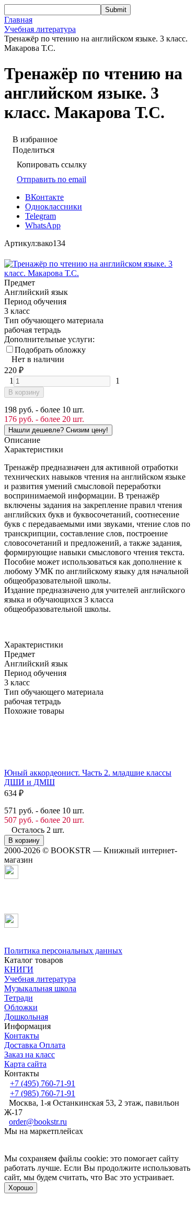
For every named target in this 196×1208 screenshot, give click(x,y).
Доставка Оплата (34, 1045)
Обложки (21, 1007)
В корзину (24, 392)
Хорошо (20, 1188)
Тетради (18, 997)
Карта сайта (25, 1063)
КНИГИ (18, 969)
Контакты (21, 1035)
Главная (18, 19)
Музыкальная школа (40, 988)
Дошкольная (26, 1016)
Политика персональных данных (63, 950)
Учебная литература (40, 29)
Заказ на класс (29, 1054)
